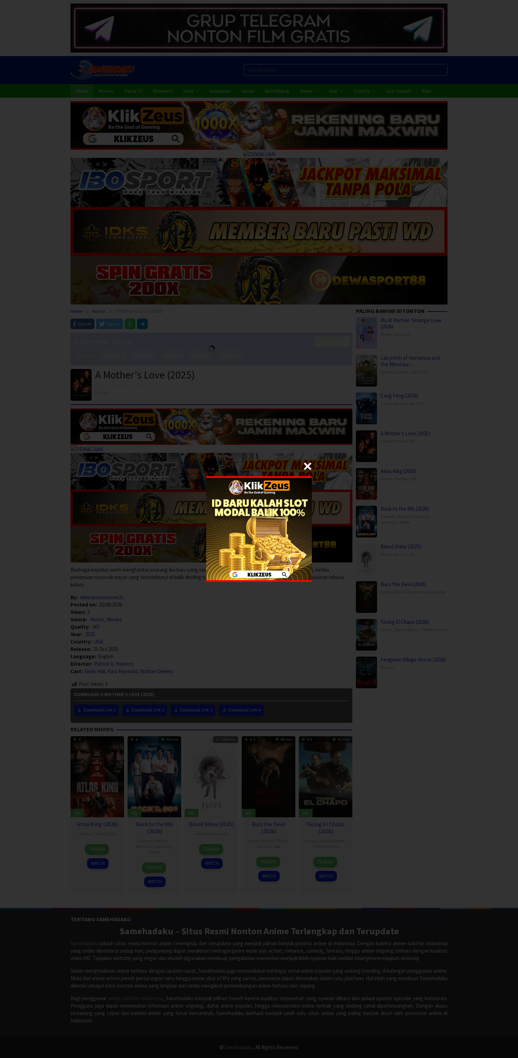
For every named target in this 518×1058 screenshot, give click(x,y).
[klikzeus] (259, 528)
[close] (307, 466)
